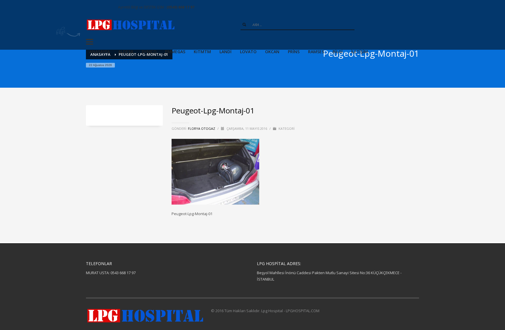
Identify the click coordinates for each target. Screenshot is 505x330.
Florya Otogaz (202, 128)
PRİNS (294, 51)
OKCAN (272, 51)
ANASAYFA (99, 51)
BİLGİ (338, 51)
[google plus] (99, 7)
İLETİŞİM (359, 51)
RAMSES (316, 51)
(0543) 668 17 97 (180, 7)
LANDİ (225, 51)
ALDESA (125, 51)
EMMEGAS (175, 51)
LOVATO (248, 51)
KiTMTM (202, 51)
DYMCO (149, 51)
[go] (244, 25)
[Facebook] (90, 7)
